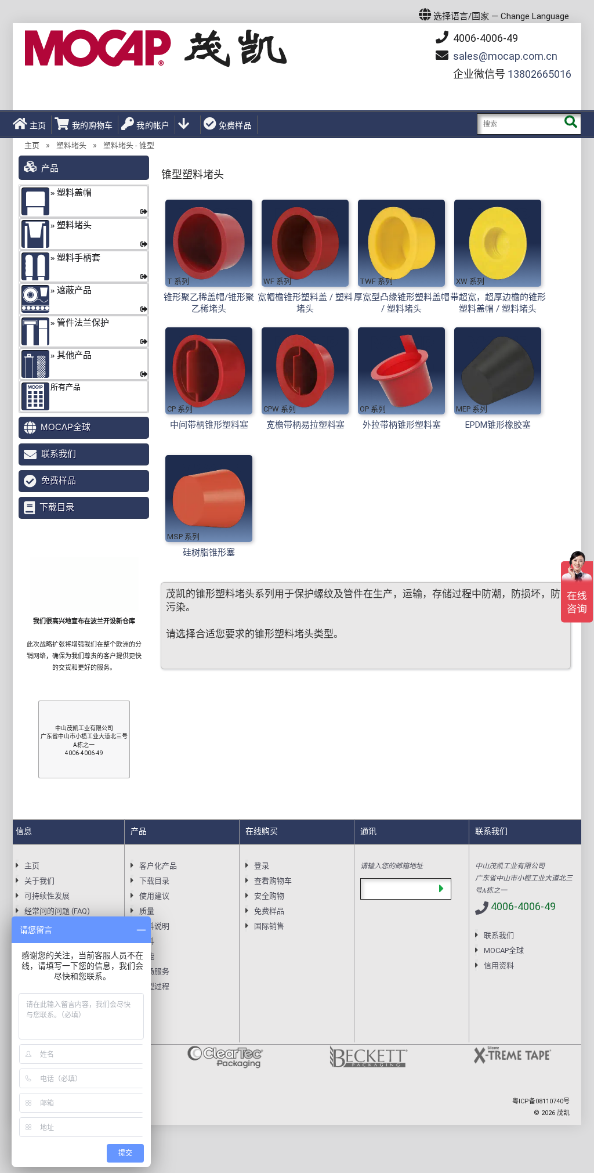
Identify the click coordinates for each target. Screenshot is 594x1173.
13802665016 (539, 74)
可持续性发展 (47, 896)
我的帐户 (152, 125)
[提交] (441, 889)
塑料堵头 (71, 145)
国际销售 (269, 926)
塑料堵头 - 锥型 (128, 145)
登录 (261, 865)
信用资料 (499, 965)
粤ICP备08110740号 (541, 1101)
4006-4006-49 (484, 38)
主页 (38, 125)
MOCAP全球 (65, 427)
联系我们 (58, 454)
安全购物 (269, 896)
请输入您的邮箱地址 (391, 865)
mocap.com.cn (505, 56)
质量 (146, 911)
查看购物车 (273, 880)
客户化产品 (158, 865)
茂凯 (563, 1113)
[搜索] (570, 124)
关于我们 (39, 880)
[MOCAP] (156, 48)
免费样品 (235, 125)
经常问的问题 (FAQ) (57, 911)
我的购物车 (92, 125)
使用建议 (154, 896)
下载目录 (56, 507)
